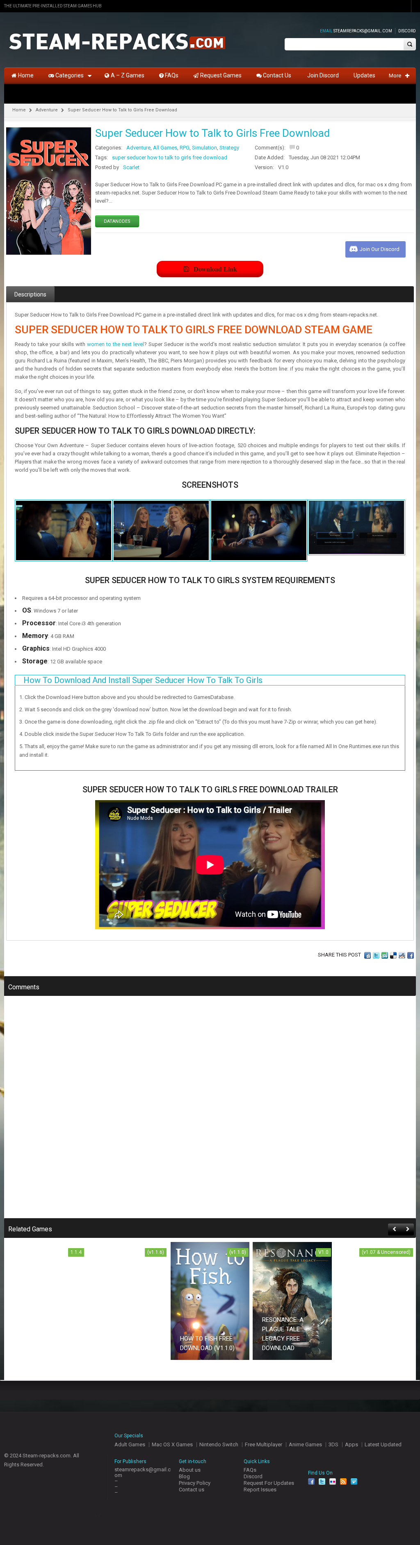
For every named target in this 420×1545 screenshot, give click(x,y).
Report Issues (260, 1489)
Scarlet (131, 167)
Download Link (215, 269)
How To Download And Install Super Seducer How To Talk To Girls (142, 680)
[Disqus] (210, 1112)
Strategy (229, 148)
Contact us (191, 1489)
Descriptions (30, 294)
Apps (351, 1444)
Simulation (204, 148)
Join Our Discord (379, 249)
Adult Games (129, 1444)
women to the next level (115, 344)
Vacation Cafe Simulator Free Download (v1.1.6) (125, 1339)
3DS (333, 1444)
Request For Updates (269, 1483)
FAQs (250, 1470)
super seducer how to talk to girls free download (169, 157)
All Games (165, 148)
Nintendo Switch (218, 1444)
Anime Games (305, 1444)
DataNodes (117, 221)
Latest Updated (383, 1444)
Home (19, 110)
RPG (184, 148)
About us (190, 1470)
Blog (184, 1476)
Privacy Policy (194, 1483)
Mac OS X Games (172, 1444)
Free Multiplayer (263, 1444)
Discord (407, 31)
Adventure (47, 110)
